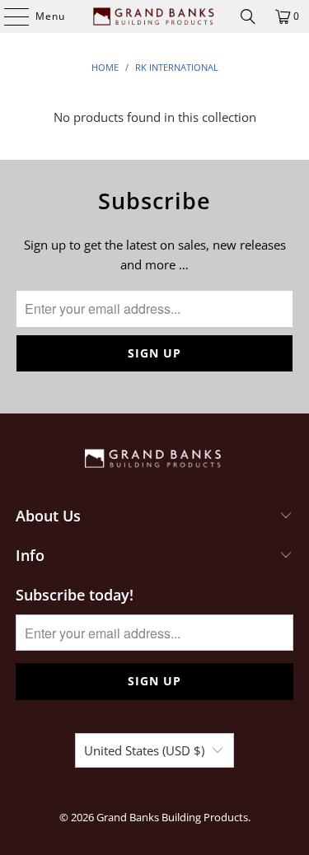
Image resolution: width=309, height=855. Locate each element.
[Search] (248, 16)
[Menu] (8, 16)
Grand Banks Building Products (172, 817)
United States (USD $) (144, 750)
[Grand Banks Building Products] (154, 16)
